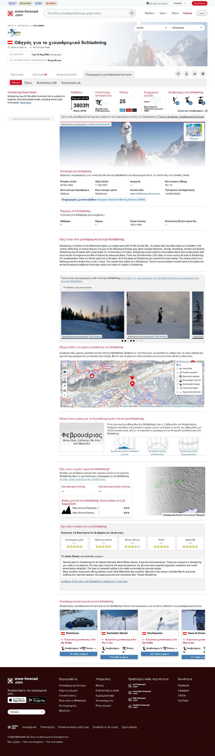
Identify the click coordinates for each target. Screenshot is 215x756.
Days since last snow (192, 391)
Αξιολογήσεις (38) (47, 82)
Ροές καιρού (103, 705)
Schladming (38, 26)
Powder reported (190, 372)
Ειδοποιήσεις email (107, 690)
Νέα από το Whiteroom (72, 700)
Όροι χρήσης (14, 741)
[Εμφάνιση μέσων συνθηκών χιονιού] (124, 444)
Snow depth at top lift (192, 380)
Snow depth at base (191, 384)
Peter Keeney (95, 336)
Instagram (183, 690)
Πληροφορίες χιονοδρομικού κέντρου (109, 74)
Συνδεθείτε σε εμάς (105, 727)
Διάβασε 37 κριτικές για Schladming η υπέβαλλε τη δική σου (94, 581)
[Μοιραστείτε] (194, 73)
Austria (23, 26)
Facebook (183, 685)
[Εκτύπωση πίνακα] (202, 73)
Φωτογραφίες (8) (71, 82)
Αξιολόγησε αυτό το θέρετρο (79, 587)
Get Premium (199, 3)
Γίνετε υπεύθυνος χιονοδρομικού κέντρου (181, 116)
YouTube (183, 700)
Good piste (187, 368)
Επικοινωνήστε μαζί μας (73, 727)
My (187, 13)
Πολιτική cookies (55, 741)
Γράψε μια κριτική (110, 587)
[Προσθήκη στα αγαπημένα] (178, 73)
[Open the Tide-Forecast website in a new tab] (38, 3)
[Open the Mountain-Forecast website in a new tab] (25, 3)
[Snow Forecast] (22, 13)
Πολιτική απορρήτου (33, 741)
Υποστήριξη (47, 727)
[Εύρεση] (132, 13)
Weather (149, 13)
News (162, 13)
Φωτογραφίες (68, 705)
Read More (25, 102)
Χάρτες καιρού (68, 690)
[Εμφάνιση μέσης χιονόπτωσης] (157, 444)
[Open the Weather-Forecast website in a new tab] (50, 3)
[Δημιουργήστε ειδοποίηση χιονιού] (186, 73)
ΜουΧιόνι (64, 710)
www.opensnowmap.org (183, 406)
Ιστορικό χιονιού (66, 74)
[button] (132, 384)
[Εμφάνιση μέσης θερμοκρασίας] (189, 444)
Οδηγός (16, 82)
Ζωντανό (38, 74)
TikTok (182, 695)
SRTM (167, 406)
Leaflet (124, 406)
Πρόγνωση (17, 74)
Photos (175, 13)
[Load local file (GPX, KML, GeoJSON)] (64, 371)
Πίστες (28, 82)
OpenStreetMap (146, 406)
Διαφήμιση (29, 727)
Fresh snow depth (190, 388)
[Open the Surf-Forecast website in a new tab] (12, 3)
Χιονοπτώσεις (67, 695)
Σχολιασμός (129, 727)
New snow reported (191, 376)
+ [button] (65, 385)
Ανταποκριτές (104, 700)
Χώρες (11, 26)
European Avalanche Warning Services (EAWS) (121, 199)
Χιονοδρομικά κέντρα (72, 685)
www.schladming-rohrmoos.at (145, 193)
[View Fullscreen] (64, 364)
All (180, 365)
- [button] (65, 395)
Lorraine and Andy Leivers (99, 124)
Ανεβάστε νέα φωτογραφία (78, 287)
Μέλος (100, 685)
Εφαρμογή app (105, 695)
